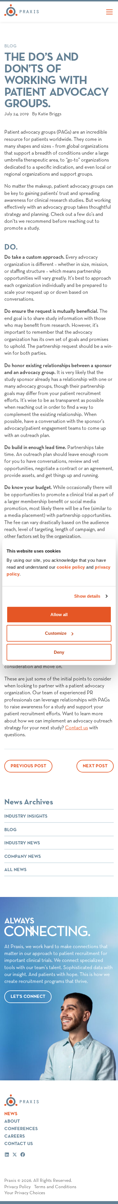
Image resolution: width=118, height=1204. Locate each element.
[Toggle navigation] (109, 11)
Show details (87, 596)
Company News (22, 856)
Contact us (76, 728)
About (12, 1121)
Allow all (59, 614)
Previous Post (28, 766)
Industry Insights (26, 816)
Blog (10, 46)
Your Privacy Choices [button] (24, 1193)
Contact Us (18, 1143)
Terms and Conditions (55, 1187)
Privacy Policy (17, 1187)
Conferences (21, 1128)
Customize (55, 633)
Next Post (95, 766)
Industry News (22, 843)
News (10, 1113)
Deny (59, 651)
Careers (14, 1136)
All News (15, 870)
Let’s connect (28, 996)
